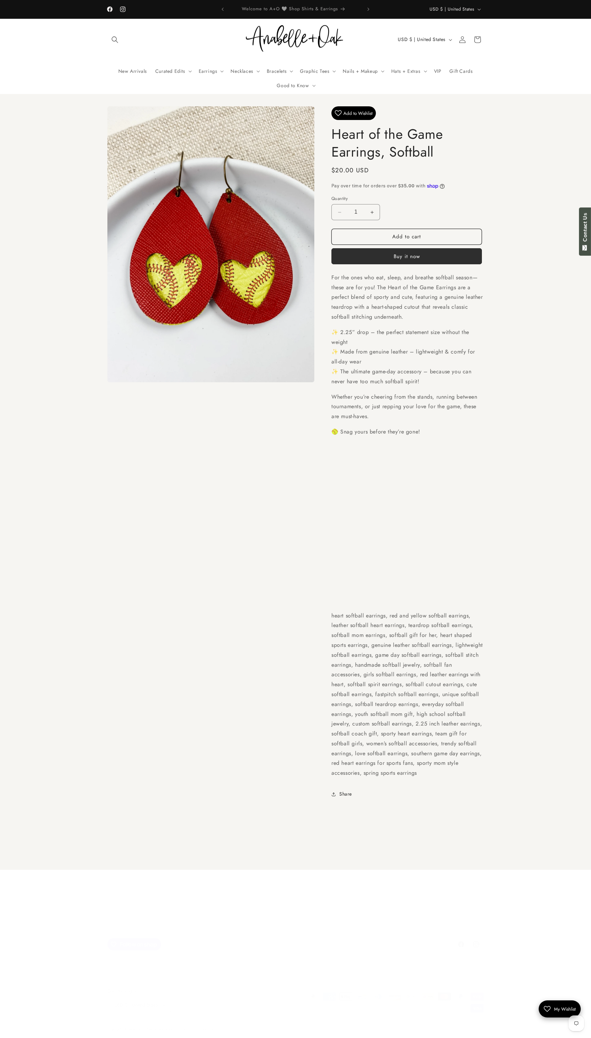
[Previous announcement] (222, 9)
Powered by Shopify (172, 1029)
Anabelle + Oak (138, 1029)
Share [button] (345, 794)
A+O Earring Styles (288, 915)
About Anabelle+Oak (339, 915)
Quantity (339, 199)
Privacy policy (210, 1029)
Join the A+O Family (196, 915)
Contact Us (585, 229)
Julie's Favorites (242, 915)
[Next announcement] (368, 9)
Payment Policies (295, 927)
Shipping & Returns (390, 915)
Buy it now (407, 256)
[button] (114, 39)
